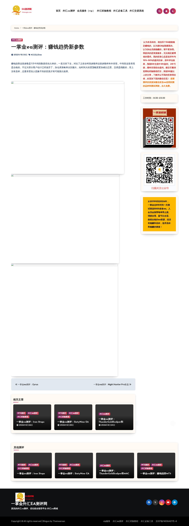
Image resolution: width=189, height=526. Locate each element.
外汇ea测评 (69, 11)
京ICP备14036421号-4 (166, 521)
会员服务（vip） (86, 11)
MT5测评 (21, 413)
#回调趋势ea (36, 55)
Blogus (46, 521)
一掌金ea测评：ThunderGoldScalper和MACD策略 (111, 422)
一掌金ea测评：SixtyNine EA (73, 422)
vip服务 (106, 521)
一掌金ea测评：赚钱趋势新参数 (47, 47)
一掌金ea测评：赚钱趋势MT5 (155, 474)
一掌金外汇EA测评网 (29, 504)
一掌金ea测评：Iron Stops (30, 422)
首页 (58, 11)
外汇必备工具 (120, 11)
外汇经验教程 (104, 11)
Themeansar (59, 521)
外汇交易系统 (137, 11)
